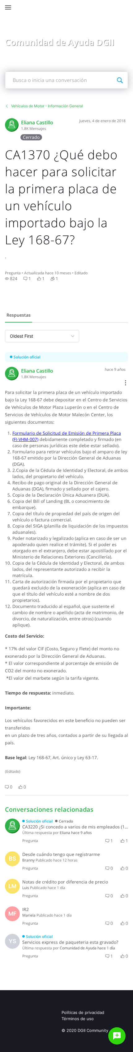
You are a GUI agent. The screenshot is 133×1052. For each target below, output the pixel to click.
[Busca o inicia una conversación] (119, 80)
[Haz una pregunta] (117, 1036)
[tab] (18, 316)
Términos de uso (78, 1018)
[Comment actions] (125, 383)
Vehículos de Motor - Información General (47, 106)
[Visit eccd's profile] (12, 125)
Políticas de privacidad (83, 1012)
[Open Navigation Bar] (10, 7)
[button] (11, 279)
